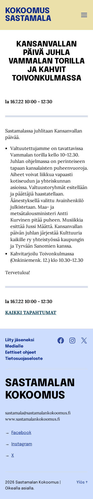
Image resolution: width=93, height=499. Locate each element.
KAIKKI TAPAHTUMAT (30, 312)
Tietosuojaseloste (24, 359)
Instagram (21, 444)
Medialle (14, 346)
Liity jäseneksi (19, 340)
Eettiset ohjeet (20, 352)
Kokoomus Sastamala (28, 15)
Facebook (21, 433)
